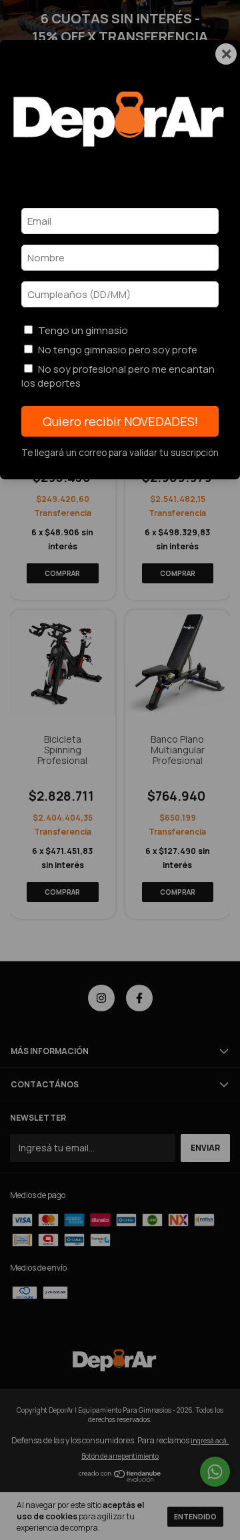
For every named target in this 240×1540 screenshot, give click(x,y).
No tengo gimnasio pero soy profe (117, 350)
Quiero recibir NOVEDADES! (120, 421)
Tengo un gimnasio (83, 330)
